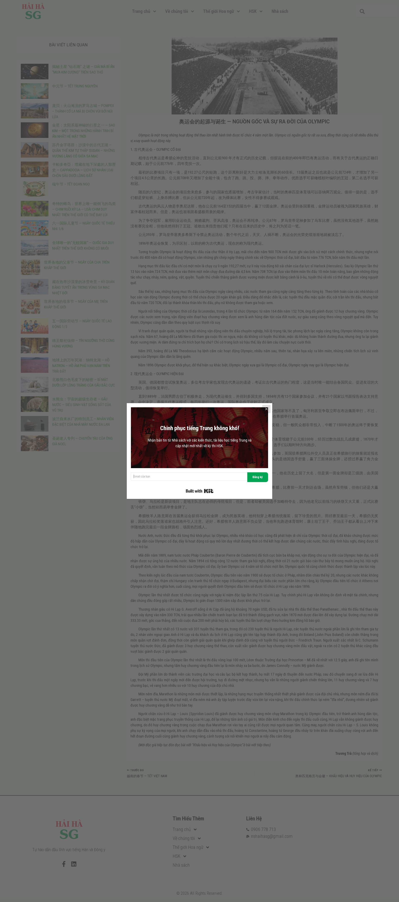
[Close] (266, 409)
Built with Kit (199, 491)
